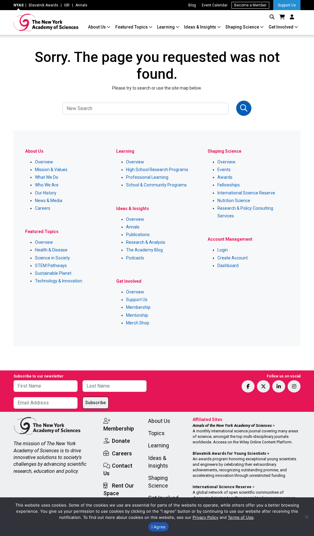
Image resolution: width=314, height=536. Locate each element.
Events (224, 169)
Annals (81, 5)
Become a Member (250, 5)
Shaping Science (242, 27)
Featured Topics (132, 27)
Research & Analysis (145, 242)
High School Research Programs (157, 169)
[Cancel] (306, 517)
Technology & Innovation (58, 280)
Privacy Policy (205, 517)
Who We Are (47, 184)
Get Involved (281, 27)
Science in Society (52, 257)
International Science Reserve (246, 192)
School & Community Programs (156, 184)
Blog (192, 5)
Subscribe (95, 402)
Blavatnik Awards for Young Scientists (229, 453)
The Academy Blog (144, 249)
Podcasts (135, 257)
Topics (156, 433)
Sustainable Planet (53, 273)
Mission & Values (51, 169)
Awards (224, 177)
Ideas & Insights (200, 27)
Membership (138, 307)
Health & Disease (51, 249)
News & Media (48, 200)
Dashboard (228, 265)
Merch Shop (137, 322)
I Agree (158, 526)
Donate (121, 441)
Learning (166, 27)
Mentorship (137, 315)
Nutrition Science (233, 200)
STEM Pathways (51, 265)
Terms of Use (241, 517)
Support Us (287, 5)
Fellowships (228, 184)
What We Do (46, 177)
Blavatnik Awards (43, 5)
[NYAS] (46, 22)
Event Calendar (215, 5)
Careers (42, 208)
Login (222, 249)
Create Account (232, 257)
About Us (97, 27)
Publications (138, 234)
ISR (67, 5)
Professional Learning (147, 177)
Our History (45, 192)
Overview (44, 161)
